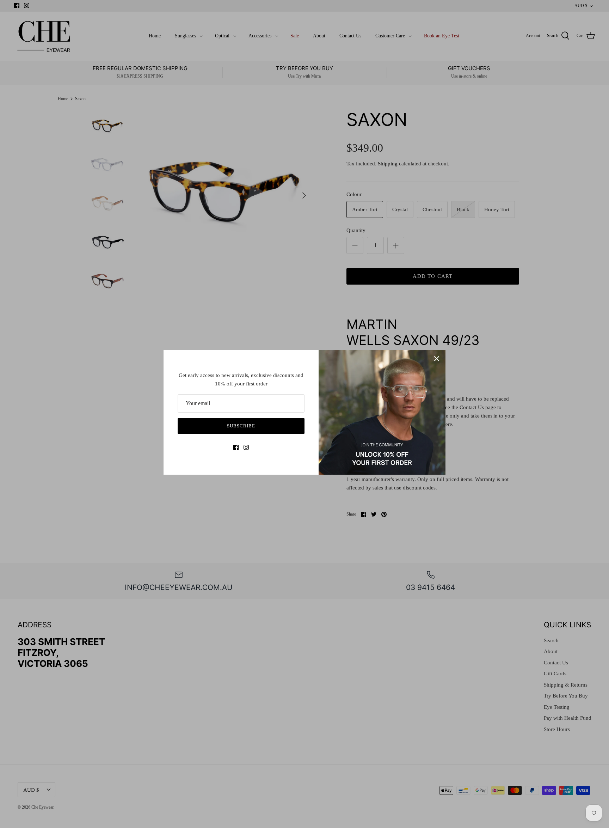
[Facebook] (236, 447)
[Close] (436, 358)
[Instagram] (246, 447)
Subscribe (241, 425)
